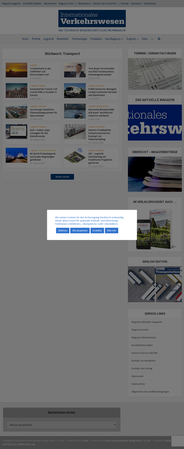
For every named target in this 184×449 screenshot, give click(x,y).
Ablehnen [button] (62, 230)
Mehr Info (111, 230)
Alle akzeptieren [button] (80, 230)
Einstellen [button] (97, 230)
